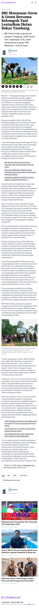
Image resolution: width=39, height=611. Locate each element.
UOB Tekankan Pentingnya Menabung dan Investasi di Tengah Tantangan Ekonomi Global (21, 423)
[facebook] (3, 86)
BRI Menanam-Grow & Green (11, 480)
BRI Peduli (23, 475)
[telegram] (13, 86)
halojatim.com (29, 465)
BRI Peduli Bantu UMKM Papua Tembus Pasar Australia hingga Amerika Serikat (18, 580)
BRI (8, 475)
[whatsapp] (10, 86)
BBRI (15, 475)
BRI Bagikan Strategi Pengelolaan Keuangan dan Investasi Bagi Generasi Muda (19, 164)
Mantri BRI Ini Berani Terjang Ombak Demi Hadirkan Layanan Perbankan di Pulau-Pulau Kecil (19, 551)
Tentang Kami (6, 602)
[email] (17, 86)
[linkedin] (21, 86)
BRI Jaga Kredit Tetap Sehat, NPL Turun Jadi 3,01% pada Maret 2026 (19, 523)
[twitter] (6, 86)
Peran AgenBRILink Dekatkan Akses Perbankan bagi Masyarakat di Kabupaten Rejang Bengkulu (20, 172)
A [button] (31, 87)
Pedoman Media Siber (16, 602)
